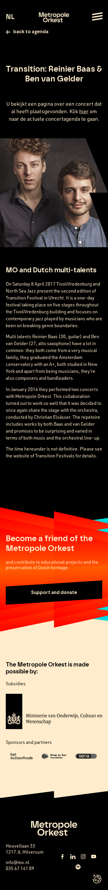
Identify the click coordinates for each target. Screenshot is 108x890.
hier (83, 111)
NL (10, 17)
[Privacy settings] (97, 879)
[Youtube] (93, 856)
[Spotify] (78, 867)
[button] (54, 592)
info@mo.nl (17, 862)
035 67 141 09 (20, 868)
